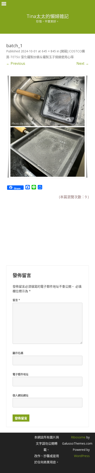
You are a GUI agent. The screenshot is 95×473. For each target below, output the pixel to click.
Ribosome (78, 437)
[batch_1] (47, 126)
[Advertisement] (39, 229)
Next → (82, 63)
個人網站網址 (20, 395)
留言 (16, 300)
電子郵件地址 (20, 374)
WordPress (82, 456)
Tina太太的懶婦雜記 (48, 16)
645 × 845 (49, 51)
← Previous (15, 63)
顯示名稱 (18, 353)
